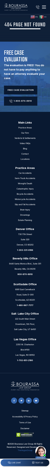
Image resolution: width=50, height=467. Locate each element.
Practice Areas (25, 127)
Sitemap (25, 411)
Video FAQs (25, 143)
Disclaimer (25, 428)
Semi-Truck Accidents (25, 178)
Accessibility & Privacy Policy (25, 416)
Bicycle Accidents (25, 194)
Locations (25, 159)
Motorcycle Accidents (25, 199)
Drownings (25, 215)
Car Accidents (25, 173)
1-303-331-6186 (25, 250)
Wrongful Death (25, 183)
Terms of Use (25, 422)
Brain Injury (25, 209)
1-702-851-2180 (25, 360)
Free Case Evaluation (21, 90)
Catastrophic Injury (25, 188)
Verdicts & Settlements (25, 138)
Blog (25, 148)
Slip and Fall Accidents (25, 204)
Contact (25, 154)
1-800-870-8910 (23, 101)
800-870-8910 (25, 274)
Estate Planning (25, 220)
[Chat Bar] (25, 463)
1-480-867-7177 (25, 305)
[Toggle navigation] (44, 7)
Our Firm (25, 133)
